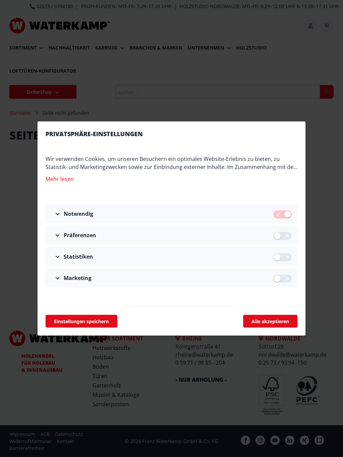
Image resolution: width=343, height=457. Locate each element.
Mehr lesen (60, 179)
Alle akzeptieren (270, 321)
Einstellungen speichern (81, 321)
